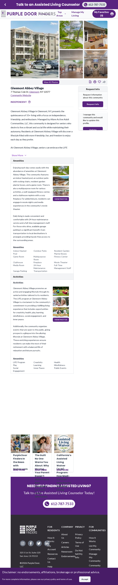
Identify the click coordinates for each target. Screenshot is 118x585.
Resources (52, 553)
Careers (65, 542)
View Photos (61, 199)
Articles (65, 547)
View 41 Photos (51, 82)
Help (49, 566)
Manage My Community (93, 557)
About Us (64, 536)
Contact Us (51, 560)
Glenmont (34, 91)
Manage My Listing (78, 14)
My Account (51, 547)
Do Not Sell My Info (79, 554)
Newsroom (66, 551)
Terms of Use (79, 544)
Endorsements (66, 556)
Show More (17, 155)
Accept (84, 579)
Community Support (93, 567)
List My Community (93, 547)
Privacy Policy (79, 536)
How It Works (50, 539)
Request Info (93, 104)
